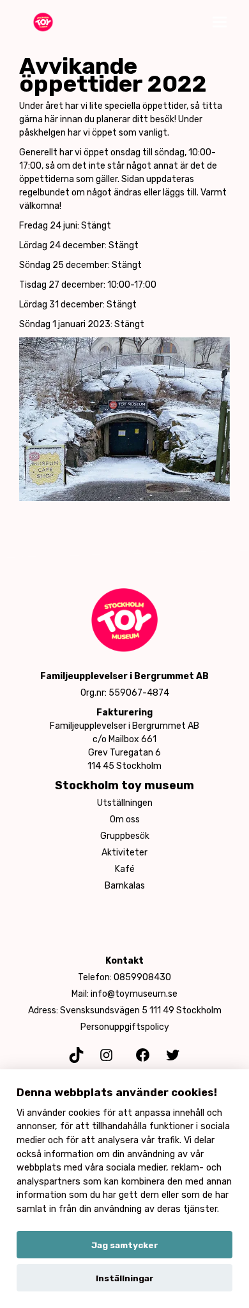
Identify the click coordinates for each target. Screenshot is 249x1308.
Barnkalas (125, 885)
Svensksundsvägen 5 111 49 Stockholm (141, 1010)
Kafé (125, 869)
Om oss (125, 819)
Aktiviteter (124, 852)
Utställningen (125, 803)
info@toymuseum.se (134, 993)
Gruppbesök (124, 836)
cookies (84, 1113)
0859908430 (142, 977)
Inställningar (125, 1278)
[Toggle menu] (219, 22)
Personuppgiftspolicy (124, 1027)
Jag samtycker (124, 1245)
